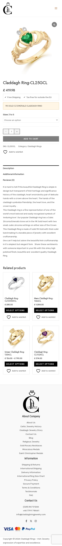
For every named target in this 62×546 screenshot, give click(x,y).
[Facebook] (26, 521)
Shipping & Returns (31, 464)
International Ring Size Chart (31, 476)
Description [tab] (8, 168)
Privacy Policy (31, 480)
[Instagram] (35, 521)
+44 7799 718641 (31, 510)
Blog (31, 438)
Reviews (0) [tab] (8, 180)
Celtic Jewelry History (31, 426)
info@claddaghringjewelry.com (31, 514)
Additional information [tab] (13, 174)
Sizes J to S (8, 114)
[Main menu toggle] (56, 8)
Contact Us (31, 434)
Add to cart (31, 139)
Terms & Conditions (31, 487)
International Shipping (31, 468)
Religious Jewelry (31, 441)
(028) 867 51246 (31, 507)
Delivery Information (31, 472)
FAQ (31, 495)
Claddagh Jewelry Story (31, 430)
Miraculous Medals (31, 449)
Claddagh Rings (35, 146)
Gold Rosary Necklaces (31, 445)
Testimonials (31, 491)
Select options (15, 310)
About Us (31, 422)
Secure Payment (31, 484)
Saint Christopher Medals (31, 453)
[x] (31, 521)
